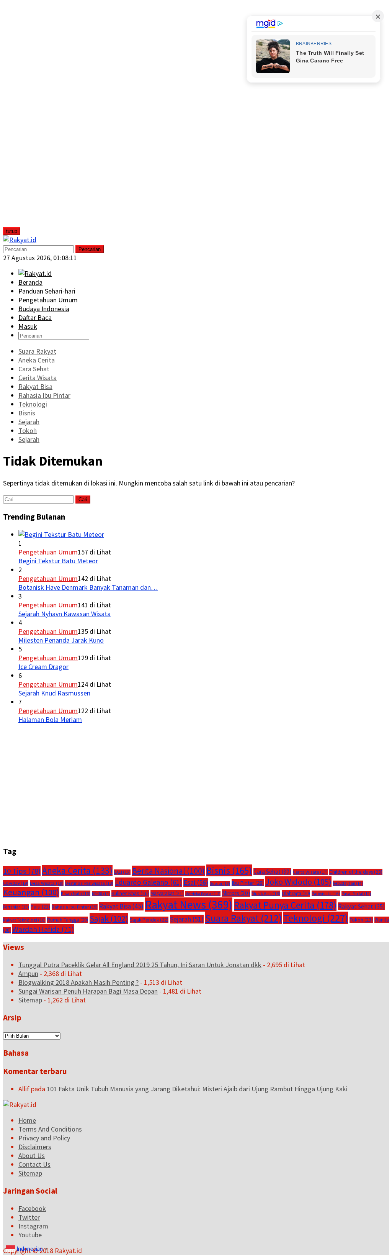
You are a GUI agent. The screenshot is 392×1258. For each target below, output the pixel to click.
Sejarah (187, 919)
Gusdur (220, 883)
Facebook (32, 1208)
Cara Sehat (272, 871)
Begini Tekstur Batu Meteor (58, 560)
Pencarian (89, 249)
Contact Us (34, 1164)
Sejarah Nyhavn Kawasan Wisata (64, 613)
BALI (122, 872)
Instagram (33, 1226)
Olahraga (296, 893)
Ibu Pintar (248, 882)
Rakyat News (188, 904)
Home (27, 1120)
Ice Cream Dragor (43, 666)
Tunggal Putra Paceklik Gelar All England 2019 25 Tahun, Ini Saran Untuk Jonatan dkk (139, 964)
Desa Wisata (47, 883)
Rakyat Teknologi (24, 920)
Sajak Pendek (149, 920)
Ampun (28, 973)
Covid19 (15, 883)
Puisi (40, 907)
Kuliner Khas (130, 893)
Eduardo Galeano (148, 882)
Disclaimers (34, 1146)
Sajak (109, 918)
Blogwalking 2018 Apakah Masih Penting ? (78, 982)
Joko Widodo (298, 881)
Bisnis (229, 870)
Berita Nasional (168, 871)
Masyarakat (167, 893)
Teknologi (315, 918)
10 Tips (22, 871)
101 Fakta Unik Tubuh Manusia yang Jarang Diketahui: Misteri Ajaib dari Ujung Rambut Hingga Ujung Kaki (197, 1088)
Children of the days (355, 872)
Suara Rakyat (243, 918)
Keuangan (31, 892)
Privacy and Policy (44, 1137)
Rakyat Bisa (121, 906)
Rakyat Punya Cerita (285, 905)
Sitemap (30, 1000)
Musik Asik (266, 893)
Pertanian (16, 907)
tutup (11, 231)
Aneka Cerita (77, 870)
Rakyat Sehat (361, 906)
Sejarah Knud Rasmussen (54, 693)
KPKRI (101, 893)
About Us (31, 1155)
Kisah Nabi (75, 893)
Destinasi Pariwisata (89, 883)
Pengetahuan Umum (48, 552)
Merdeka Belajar (202, 893)
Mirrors (236, 893)
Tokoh (361, 920)
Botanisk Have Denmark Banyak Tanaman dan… (88, 587)
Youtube (30, 1234)
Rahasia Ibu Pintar (75, 907)
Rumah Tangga (67, 920)
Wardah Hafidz (43, 929)
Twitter (29, 1217)
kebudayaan (348, 883)
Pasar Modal (356, 893)
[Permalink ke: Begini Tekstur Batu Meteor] (61, 534)
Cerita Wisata (310, 872)
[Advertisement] (60, 118)
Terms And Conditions (50, 1129)
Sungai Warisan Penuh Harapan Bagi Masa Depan (88, 991)
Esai (195, 882)
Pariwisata (326, 893)
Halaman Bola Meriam (50, 719)
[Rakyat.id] (19, 239)
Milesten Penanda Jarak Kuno (61, 640)
